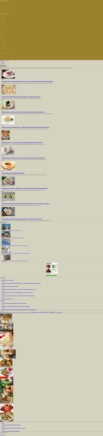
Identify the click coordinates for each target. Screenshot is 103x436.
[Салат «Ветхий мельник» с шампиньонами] (6, 385)
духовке (13, 312)
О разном (3, 49)
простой (43, 312)
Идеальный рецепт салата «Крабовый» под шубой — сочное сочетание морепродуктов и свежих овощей (27, 81)
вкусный (5, 312)
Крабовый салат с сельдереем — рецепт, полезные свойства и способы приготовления (23, 157)
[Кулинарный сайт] (4, 14)
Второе (3, 26)
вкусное (1, 312)
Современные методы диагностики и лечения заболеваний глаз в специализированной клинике (16, 253)
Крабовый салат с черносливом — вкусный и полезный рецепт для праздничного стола (23, 112)
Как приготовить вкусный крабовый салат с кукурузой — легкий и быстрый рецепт (22, 218)
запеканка (16, 312)
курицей (20, 312)
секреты (54, 312)
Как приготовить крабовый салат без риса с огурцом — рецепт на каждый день (21, 96)
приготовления (39, 312)
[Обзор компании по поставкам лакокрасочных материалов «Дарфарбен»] (6, 237)
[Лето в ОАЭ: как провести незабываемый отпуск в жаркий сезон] (6, 229)
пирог (27, 312)
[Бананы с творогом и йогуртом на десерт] (6, 349)
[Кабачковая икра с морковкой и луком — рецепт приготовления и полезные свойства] (6, 394)
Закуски (3, 41)
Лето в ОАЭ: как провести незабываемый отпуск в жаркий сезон (11, 230)
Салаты (3, 30)
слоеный (56, 312)
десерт (11, 312)
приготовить (34, 312)
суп (57, 312)
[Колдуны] (6, 367)
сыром (60, 312)
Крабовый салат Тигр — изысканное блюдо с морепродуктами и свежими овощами (22, 142)
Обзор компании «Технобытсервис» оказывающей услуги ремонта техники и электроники (15, 245)
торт (61, 312)
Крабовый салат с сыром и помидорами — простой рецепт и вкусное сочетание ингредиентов (25, 188)
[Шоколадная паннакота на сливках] (6, 412)
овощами (26, 312)
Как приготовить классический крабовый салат (13, 173)
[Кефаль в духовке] (6, 322)
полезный (30, 312)
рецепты (48, 312)
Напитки (3, 45)
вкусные (3, 312)
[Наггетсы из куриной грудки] (6, 376)
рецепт (45, 312)
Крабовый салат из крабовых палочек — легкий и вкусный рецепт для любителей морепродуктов (25, 127)
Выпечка (3, 34)
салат (51, 312)
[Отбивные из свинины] (6, 403)
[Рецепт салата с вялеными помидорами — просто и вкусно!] (6, 421)
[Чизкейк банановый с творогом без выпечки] (6, 331)
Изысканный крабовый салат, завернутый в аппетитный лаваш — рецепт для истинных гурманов (25, 203)
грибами (9, 312)
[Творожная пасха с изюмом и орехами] (6, 340)
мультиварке (23, 312)
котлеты (18, 312)
